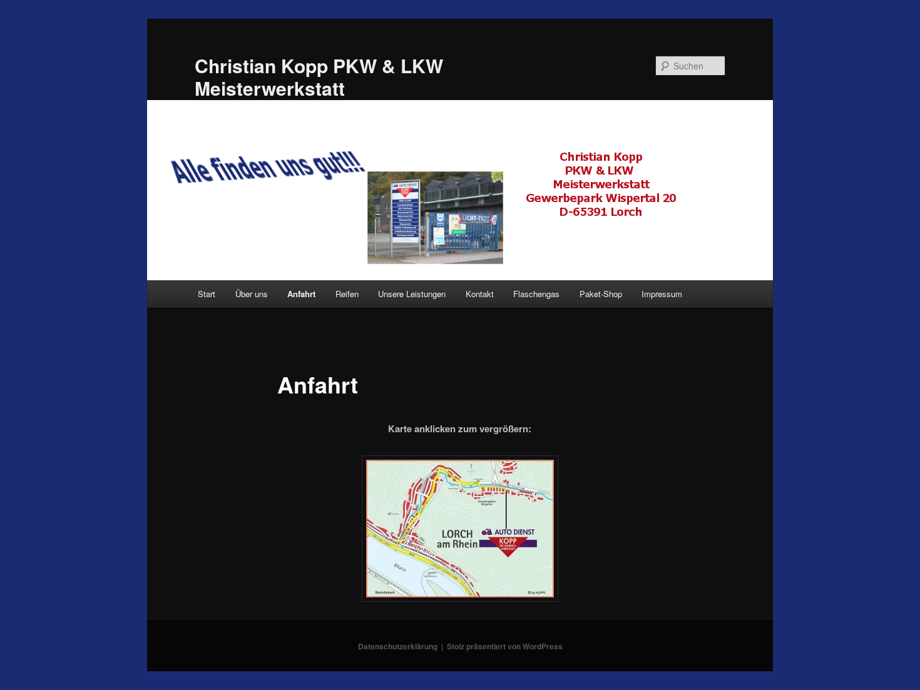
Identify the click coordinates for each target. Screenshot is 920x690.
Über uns (251, 294)
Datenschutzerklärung (397, 646)
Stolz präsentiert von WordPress (505, 646)
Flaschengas (536, 294)
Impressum (661, 294)
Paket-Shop (601, 294)
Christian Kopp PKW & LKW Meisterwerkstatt (319, 76)
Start (206, 294)
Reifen (347, 294)
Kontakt (480, 294)
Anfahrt (301, 294)
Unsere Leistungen (412, 294)
